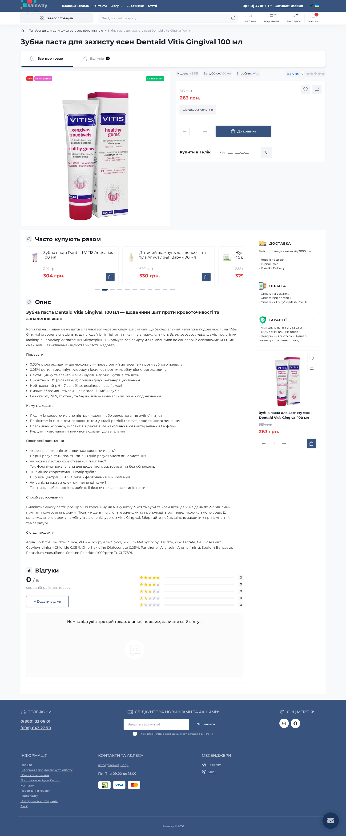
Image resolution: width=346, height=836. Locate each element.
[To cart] (40, 277)
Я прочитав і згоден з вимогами (176, 733)
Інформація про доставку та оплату (46, 770)
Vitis (256, 73)
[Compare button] (317, 89)
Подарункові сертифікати (39, 801)
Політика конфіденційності (170, 733)
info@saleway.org (113, 765)
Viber (212, 772)
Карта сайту (29, 796)
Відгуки (117, 6)
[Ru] (312, 5)
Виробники (135, 6)
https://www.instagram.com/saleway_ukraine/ (284, 723)
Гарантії (278, 320)
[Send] (266, 152)
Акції (24, 806)
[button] (97, 289)
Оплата (277, 286)
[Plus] (205, 131)
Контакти (100, 6)
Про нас (26, 764)
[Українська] (317, 5)
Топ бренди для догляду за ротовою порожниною (66, 30)
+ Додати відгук (47, 601)
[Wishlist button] (305, 89)
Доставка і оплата (75, 6)
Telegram (214, 764)
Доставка (280, 243)
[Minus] (184, 131)
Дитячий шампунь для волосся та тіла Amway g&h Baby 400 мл (102, 254)
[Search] (233, 18)
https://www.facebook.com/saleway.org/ (295, 723)
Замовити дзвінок (289, 6)
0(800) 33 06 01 (35, 721)
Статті (152, 6)
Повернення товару (35, 790)
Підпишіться (206, 724)
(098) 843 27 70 (35, 728)
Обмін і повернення (34, 775)
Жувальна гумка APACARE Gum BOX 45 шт (201, 254)
